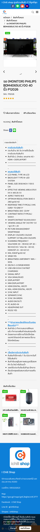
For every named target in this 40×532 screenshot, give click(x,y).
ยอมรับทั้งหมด (25, 528)
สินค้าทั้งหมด (17, 121)
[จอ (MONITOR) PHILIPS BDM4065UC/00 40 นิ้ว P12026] (20, 48)
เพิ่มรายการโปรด (12, 113)
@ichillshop (14, 506)
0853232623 (14, 487)
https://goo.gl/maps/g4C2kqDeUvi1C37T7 (20, 496)
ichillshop (14, 511)
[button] (32, 12)
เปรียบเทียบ (31, 113)
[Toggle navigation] (37, 12)
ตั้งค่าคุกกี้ (13, 528)
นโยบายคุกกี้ (18, 524)
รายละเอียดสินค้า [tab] (10, 142)
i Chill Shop (16, 502)
